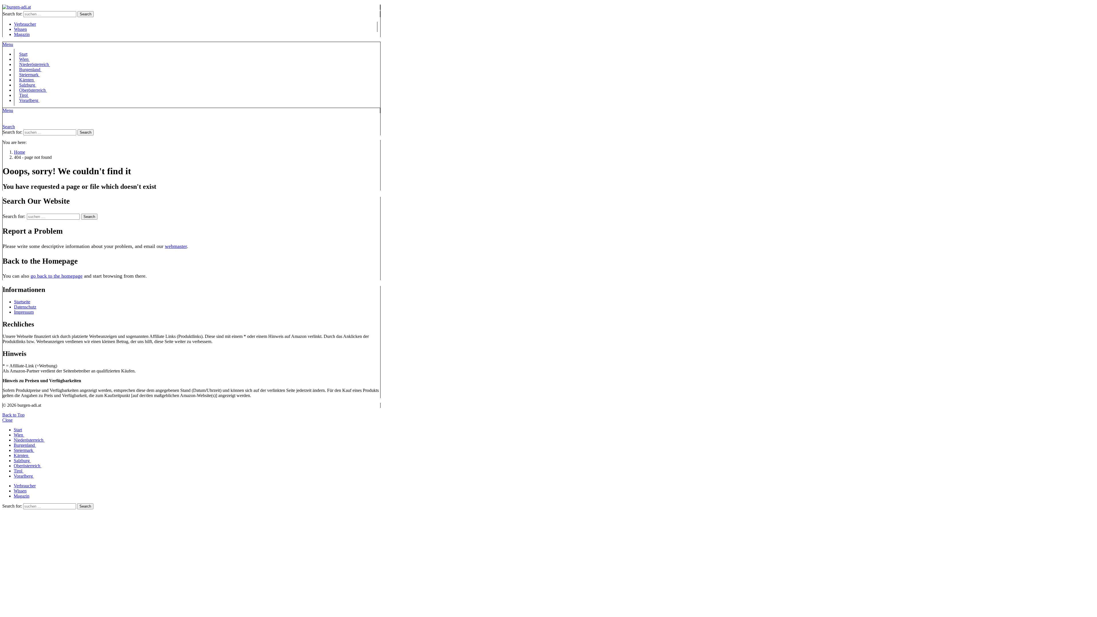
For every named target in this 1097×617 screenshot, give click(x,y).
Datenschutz (25, 307)
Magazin (22, 34)
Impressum (24, 312)
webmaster (176, 246)
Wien (19, 434)
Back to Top (13, 414)
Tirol (18, 470)
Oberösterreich (33, 90)
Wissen (20, 29)
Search (85, 14)
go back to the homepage (57, 276)
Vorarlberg (29, 100)
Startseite (22, 301)
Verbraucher (25, 24)
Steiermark (24, 450)
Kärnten (21, 455)
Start (18, 429)
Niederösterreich (29, 440)
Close (7, 420)
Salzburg (22, 460)
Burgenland (25, 445)
